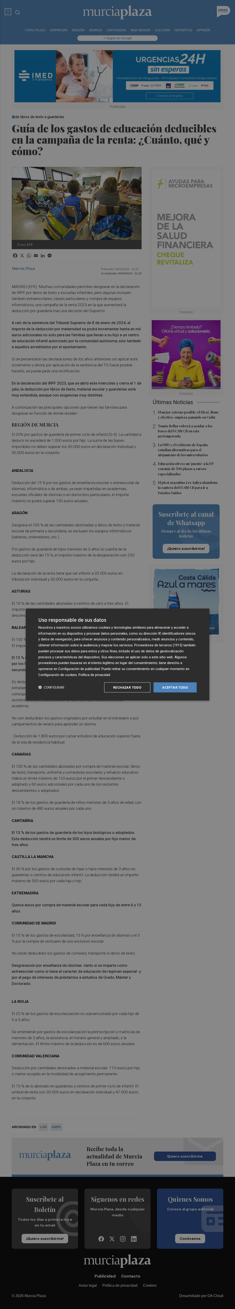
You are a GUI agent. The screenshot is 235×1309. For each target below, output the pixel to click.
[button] (51, 687)
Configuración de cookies (57, 675)
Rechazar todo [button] (127, 687)
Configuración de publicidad (79, 669)
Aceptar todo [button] (175, 687)
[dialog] (117, 654)
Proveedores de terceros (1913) (158, 645)
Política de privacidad (94, 675)
